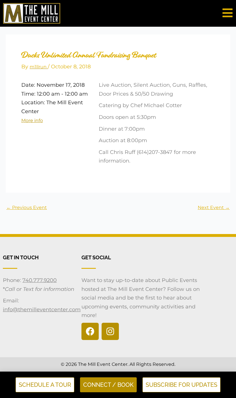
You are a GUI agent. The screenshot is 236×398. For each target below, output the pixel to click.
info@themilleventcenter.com (42, 309)
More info (32, 120)
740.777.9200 (39, 280)
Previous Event (26, 207)
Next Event (214, 207)
